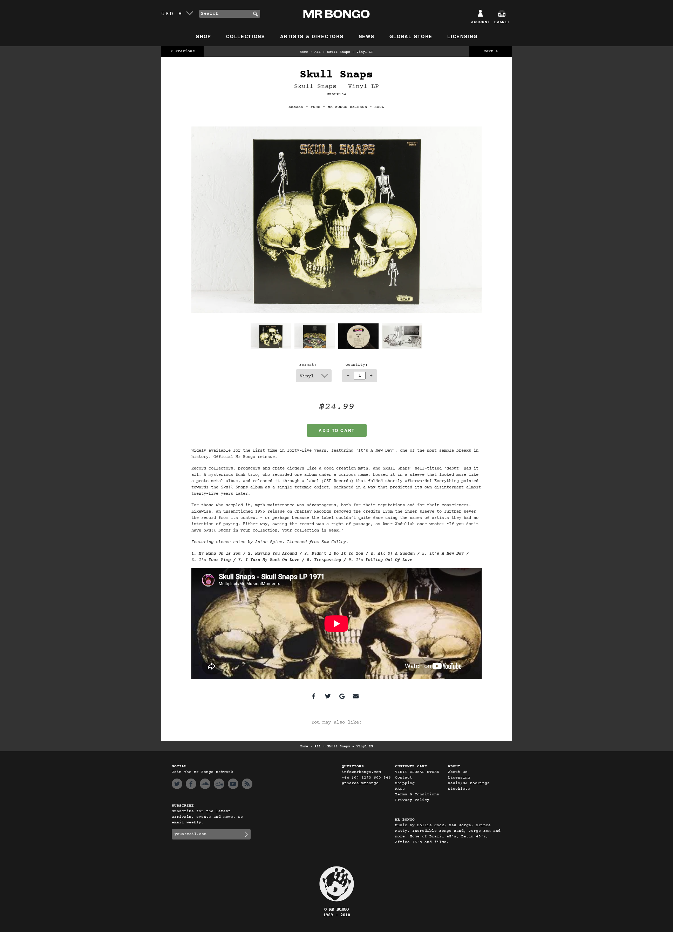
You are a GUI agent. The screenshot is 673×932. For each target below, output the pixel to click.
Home (304, 52)
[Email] (356, 696)
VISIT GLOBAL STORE (417, 772)
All (317, 52)
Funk (315, 107)
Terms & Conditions (417, 794)
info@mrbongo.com (361, 772)
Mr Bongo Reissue (347, 107)
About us (458, 772)
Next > (490, 51)
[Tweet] (327, 696)
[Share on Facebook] (313, 696)
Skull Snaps (336, 74)
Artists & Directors (312, 36)
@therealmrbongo (360, 783)
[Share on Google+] (341, 696)
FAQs (400, 788)
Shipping (405, 783)
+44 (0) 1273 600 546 (366, 777)
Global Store (411, 36)
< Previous (182, 51)
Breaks (295, 107)
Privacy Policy (412, 800)
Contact (403, 777)
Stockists (459, 788)
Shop (203, 36)
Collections (245, 36)
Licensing (462, 36)
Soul (379, 107)
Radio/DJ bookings (469, 783)
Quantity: (357, 365)
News (367, 36)
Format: (308, 365)
